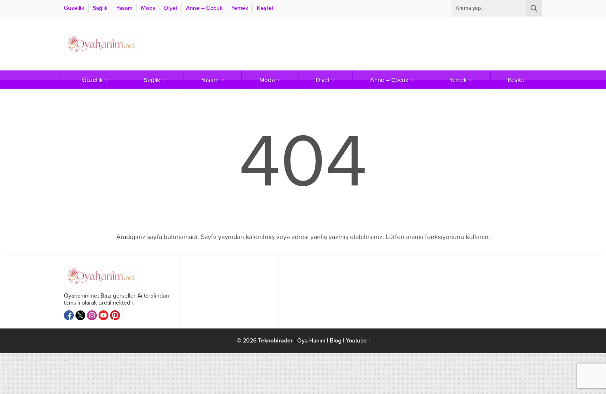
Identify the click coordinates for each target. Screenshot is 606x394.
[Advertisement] (392, 43)
